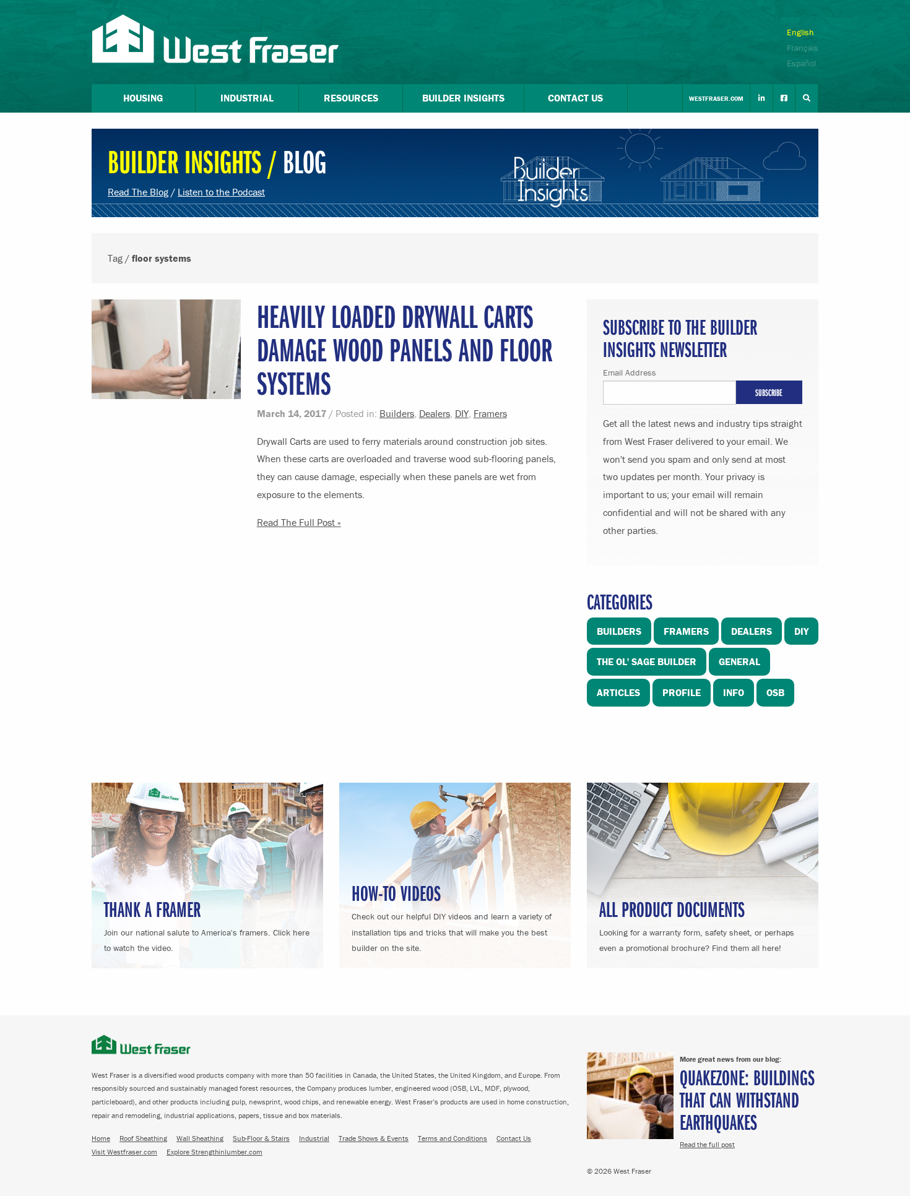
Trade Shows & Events (374, 1138)
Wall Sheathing (199, 1138)
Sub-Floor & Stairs (261, 1138)
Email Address (629, 372)
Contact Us (513, 1138)
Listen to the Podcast (221, 192)
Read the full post (707, 1144)
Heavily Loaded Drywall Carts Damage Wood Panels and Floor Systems (404, 349)
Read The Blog (138, 192)
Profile (681, 692)
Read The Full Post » (299, 522)
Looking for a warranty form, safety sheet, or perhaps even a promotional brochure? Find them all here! (696, 924)
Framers (490, 413)
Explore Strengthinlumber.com (214, 1151)
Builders (396, 413)
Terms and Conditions (452, 1138)
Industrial (314, 1138)
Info (733, 692)
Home (101, 1138)
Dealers (434, 413)
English (800, 32)
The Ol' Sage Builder (646, 661)
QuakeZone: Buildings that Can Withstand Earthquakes (747, 1099)
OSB (775, 692)
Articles (618, 692)
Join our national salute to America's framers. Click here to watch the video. (207, 924)
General (739, 661)
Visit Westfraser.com (124, 1151)
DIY (462, 413)
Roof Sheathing (143, 1138)
